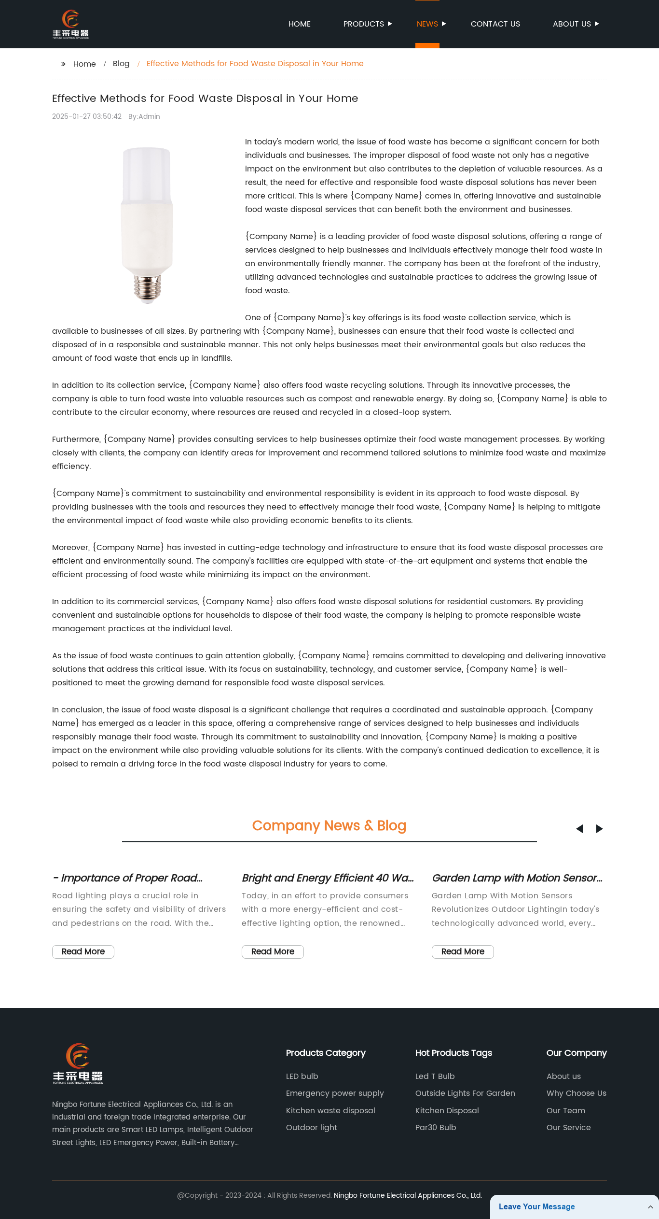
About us (572, 24)
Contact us (495, 24)
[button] (579, 828)
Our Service (569, 1127)
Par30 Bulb (435, 1128)
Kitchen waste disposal (330, 1111)
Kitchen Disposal (447, 1111)
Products (363, 24)
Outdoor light (311, 1128)
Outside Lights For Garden (465, 1093)
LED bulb (302, 1076)
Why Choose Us (576, 1093)
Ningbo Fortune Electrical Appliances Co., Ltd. (408, 1195)
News (427, 24)
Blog (121, 63)
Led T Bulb (435, 1076)
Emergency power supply (335, 1093)
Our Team (566, 1111)
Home (299, 24)
